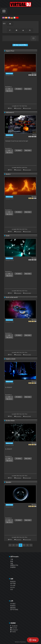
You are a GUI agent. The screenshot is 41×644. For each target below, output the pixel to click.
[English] (3, 17)
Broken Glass (10, 420)
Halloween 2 (10, 112)
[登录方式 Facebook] (10, 30)
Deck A (8, 174)
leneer (35, 73)
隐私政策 (13, 607)
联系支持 (13, 581)
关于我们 (13, 603)
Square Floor (10, 51)
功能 (11, 563)
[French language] (9, 17)
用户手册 (13, 583)
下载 (11, 559)
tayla (35, 134)
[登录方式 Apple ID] (23, 30)
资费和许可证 (14, 565)
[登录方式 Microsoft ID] (16, 30)
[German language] (11, 17)
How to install (27, 108)
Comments (18, 108)
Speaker (8, 482)
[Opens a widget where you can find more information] (33, 640)
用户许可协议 (14, 609)
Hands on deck (10, 359)
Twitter (13, 631)
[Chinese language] (17, 17)
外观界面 (13, 567)
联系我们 (13, 605)
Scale (8, 236)
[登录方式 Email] (10, 23)
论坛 (11, 589)
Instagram (14, 630)
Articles (12, 587)
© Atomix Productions (20, 642)
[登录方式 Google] (30, 30)
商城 (11, 561)
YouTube (14, 628)
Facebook (14, 626)
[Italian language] (14, 17)
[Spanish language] (6, 17)
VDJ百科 (12, 585)
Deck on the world (11, 297)
